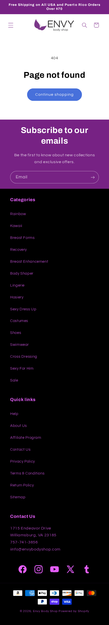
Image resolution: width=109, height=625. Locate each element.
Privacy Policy (22, 461)
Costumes (19, 321)
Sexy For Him (22, 368)
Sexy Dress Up (23, 309)
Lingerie (17, 285)
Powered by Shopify (74, 611)
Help (14, 414)
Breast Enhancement (29, 261)
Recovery (18, 250)
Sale (14, 380)
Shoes (15, 333)
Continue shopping (54, 94)
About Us (18, 426)
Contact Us (20, 449)
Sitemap (17, 497)
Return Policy (22, 485)
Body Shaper (21, 273)
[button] (10, 25)
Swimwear (19, 345)
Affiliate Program (25, 438)
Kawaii (16, 226)
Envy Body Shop (45, 611)
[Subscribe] (93, 177)
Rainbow (18, 214)
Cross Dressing (23, 356)
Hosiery (16, 297)
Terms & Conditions (27, 473)
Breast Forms (22, 238)
